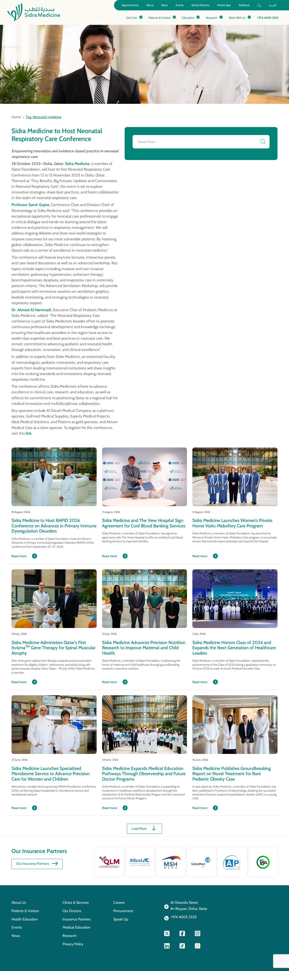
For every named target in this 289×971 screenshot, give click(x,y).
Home (16, 117)
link (28, 433)
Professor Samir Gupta (30, 204)
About (150, 5)
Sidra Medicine (77, 163)
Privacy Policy (73, 944)
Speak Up (120, 919)
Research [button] (211, 17)
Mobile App (224, 5)
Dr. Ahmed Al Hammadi (31, 310)
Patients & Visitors (25, 911)
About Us (19, 902)
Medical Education (76, 927)
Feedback (244, 5)
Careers (119, 902)
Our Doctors (72, 911)
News (164, 5)
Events (180, 5)
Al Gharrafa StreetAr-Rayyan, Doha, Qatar (188, 905)
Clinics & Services (76, 902)
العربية (272, 5)
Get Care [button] (131, 17)
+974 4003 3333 (267, 17)
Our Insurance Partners (32, 864)
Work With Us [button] (237, 17)
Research (70, 936)
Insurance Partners (77, 919)
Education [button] (188, 17)
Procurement (123, 911)
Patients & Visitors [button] (159, 17)
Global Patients (200, 5)
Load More (139, 829)
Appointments (130, 5)
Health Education (25, 919)
